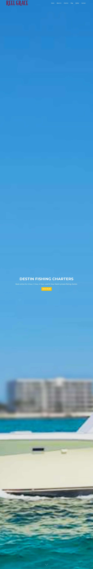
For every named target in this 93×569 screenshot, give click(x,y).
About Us (59, 3)
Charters (66, 3)
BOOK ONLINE (47, 289)
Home (52, 3)
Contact (83, 3)
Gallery (77, 3)
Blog (72, 3)
